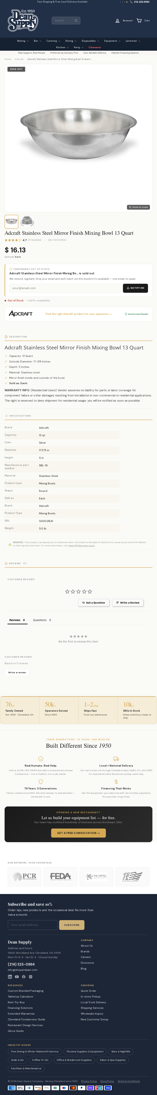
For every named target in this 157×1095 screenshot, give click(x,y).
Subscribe (71, 925)
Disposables (89, 40)
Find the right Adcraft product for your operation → (79, 314)
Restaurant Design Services (25, 1025)
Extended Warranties (21, 1013)
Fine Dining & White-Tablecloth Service (35, 1051)
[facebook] (24, 977)
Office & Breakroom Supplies (74, 1060)
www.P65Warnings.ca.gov (82, 545)
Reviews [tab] (14, 620)
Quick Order (88, 990)
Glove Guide (16, 1031)
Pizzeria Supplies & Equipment (85, 1051)
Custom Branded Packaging (25, 990)
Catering (52, 40)
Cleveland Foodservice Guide (26, 1019)
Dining (69, 40)
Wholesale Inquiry (92, 1013)
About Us (87, 945)
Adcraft (19, 59)
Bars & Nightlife (121, 1051)
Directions (87, 962)
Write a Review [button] (129, 602)
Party (77, 47)
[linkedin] (10, 977)
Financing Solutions (20, 1008)
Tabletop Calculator (20, 996)
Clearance (95, 47)
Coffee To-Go (40, 1060)
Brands (85, 951)
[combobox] (66, 20)
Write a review (17, 672)
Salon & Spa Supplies (113, 1060)
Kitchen (61, 47)
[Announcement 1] (120, 2)
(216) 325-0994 (21, 964)
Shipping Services (92, 1008)
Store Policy (107, 1081)
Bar (36, 40)
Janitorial (131, 40)
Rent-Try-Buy (16, 1002)
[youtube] (17, 977)
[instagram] (31, 977)
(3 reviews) (34, 239)
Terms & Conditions (129, 1081)
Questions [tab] (39, 620)
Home (8, 59)
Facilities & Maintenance (26, 1068)
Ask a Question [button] (95, 602)
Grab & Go (17, 1060)
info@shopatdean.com (22, 970)
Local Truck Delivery (93, 1002)
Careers (86, 957)
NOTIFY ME (137, 287)
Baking (21, 40)
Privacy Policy (89, 1081)
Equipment (111, 40)
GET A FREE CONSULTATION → (78, 833)
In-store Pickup (90, 996)
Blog (83, 968)
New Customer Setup (94, 1019)
